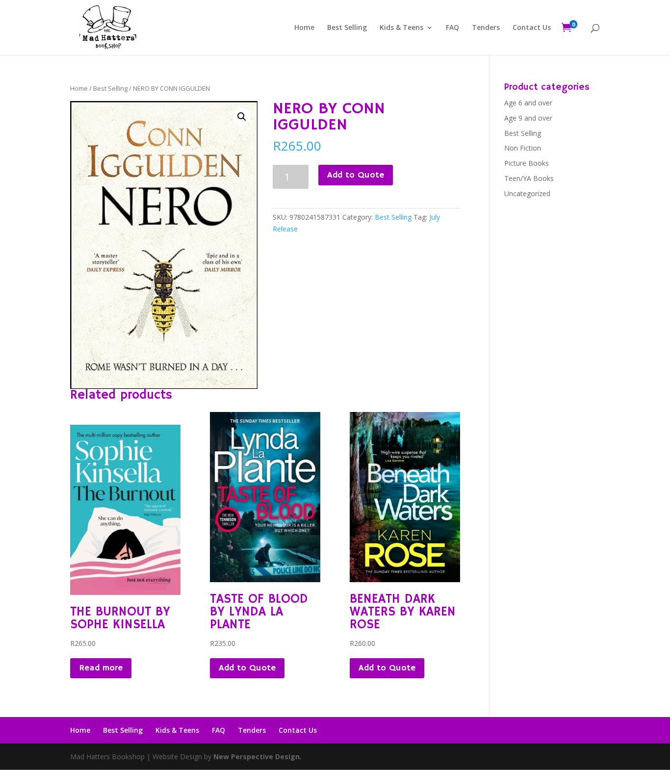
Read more (101, 668)
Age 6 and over (528, 102)
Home (304, 28)
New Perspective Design (256, 756)
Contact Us (532, 28)
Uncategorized (527, 193)
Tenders (486, 28)
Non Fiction (522, 148)
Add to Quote (355, 175)
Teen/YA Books (529, 178)
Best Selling (347, 28)
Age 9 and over (528, 118)
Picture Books (526, 163)
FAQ (452, 28)
